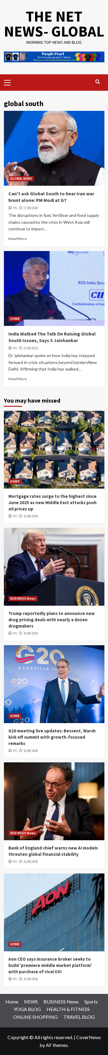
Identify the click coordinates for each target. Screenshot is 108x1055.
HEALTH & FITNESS (68, 1009)
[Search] (97, 82)
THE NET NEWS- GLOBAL (54, 24)
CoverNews (88, 1037)
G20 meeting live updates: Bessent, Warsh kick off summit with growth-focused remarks (52, 737)
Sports (91, 1001)
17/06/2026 (30, 208)
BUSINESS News (23, 598)
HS (15, 208)
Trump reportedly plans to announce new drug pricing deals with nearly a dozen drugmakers (51, 619)
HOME (15, 319)
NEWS (31, 1001)
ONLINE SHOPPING (35, 1017)
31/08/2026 (30, 516)
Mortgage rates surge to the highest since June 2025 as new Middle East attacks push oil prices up (52, 502)
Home (11, 1001)
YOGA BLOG (27, 1009)
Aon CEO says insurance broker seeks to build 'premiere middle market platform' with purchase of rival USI (50, 965)
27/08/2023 (30, 348)
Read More (17, 238)
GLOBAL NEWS (21, 178)
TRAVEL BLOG (79, 1017)
